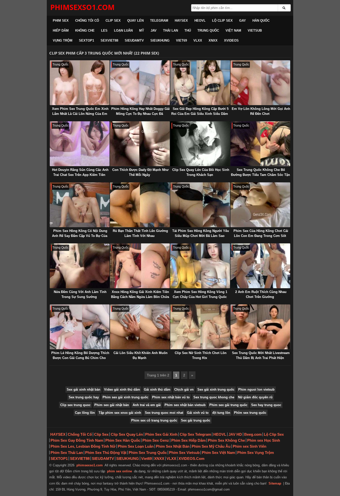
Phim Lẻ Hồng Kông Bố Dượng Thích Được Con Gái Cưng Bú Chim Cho (80, 355)
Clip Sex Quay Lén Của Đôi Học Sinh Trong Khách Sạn (200, 172)
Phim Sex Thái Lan (67, 452)
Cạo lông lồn (85, 413)
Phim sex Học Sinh (263, 440)
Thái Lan (170, 30)
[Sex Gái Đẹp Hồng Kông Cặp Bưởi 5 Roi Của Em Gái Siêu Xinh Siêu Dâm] (200, 82)
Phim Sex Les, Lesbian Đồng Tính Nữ (83, 446)
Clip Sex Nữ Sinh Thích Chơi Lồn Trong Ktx (201, 355)
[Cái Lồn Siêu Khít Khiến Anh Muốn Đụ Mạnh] (140, 327)
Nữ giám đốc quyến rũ (255, 397)
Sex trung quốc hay (84, 397)
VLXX (197, 40)
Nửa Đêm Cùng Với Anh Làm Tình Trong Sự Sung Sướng (80, 294)
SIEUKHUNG (160, 40)
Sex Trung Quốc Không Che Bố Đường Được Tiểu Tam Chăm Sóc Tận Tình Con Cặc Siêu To (260, 175)
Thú (187, 30)
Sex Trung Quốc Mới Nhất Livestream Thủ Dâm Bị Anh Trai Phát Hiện (261, 355)
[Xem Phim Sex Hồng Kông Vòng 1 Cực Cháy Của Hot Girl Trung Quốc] (200, 265)
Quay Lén (135, 20)
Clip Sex (113, 20)
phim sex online (119, 471)
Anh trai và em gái (147, 405)
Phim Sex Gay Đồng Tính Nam (77, 440)
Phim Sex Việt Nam (218, 452)
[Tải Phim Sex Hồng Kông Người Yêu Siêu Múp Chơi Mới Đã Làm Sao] (200, 204)
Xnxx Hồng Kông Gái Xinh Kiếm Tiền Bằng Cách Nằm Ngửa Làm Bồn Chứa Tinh (140, 297)
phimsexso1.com (89, 465)
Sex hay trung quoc (266, 405)
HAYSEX (181, 20)
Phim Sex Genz (155, 440)
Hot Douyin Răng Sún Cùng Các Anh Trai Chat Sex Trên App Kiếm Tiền (80, 172)
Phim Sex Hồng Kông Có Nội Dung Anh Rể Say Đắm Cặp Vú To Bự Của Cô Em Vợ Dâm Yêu (79, 236)
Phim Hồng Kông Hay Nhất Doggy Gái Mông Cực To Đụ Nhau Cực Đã (140, 111)
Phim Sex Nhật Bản (172, 446)
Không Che (85, 30)
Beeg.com (253, 434)
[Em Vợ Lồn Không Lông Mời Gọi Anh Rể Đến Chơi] (260, 82)
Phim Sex (61, 20)
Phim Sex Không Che (226, 440)
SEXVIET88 (109, 40)
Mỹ (141, 30)
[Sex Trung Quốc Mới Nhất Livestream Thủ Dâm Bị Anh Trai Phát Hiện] (260, 327)
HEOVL (200, 20)
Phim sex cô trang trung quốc (154, 420)
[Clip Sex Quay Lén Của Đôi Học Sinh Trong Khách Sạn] (200, 143)
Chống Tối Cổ (87, 20)
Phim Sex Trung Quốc (148, 452)
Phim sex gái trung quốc (228, 405)
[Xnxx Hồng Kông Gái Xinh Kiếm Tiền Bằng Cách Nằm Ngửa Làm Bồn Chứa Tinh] (140, 265)
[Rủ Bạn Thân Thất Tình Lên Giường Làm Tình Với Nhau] (140, 204)
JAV (154, 30)
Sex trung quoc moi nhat (164, 413)
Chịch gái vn (184, 389)
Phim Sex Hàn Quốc (122, 440)
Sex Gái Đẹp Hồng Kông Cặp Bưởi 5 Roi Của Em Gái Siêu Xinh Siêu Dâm (199, 111)
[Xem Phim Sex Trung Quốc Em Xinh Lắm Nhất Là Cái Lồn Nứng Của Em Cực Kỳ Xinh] (79, 82)
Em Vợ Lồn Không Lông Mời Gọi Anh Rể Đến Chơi (261, 111)
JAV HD (235, 434)
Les (104, 30)
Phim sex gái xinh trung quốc (125, 397)
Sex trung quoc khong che (213, 397)
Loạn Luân (123, 30)
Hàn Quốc (261, 20)
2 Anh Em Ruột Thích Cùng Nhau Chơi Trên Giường (260, 294)
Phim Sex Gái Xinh (161, 434)
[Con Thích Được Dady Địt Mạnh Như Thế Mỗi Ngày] (140, 143)
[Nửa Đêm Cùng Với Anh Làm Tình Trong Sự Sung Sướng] (79, 265)
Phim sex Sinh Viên (249, 446)
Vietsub (255, 30)
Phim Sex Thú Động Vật (105, 452)
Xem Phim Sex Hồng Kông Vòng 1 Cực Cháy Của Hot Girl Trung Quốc (200, 294)
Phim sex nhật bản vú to (171, 397)
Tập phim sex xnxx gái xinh (120, 413)
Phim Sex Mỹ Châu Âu (211, 446)
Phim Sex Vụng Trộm (255, 452)
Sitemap (275, 483)
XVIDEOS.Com (191, 458)
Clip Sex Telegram (195, 434)
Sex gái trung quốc (195, 420)
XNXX (213, 40)
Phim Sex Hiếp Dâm (188, 440)
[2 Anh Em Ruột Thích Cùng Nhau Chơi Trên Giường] (260, 265)
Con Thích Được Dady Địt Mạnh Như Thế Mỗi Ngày (140, 172)
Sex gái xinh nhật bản (83, 389)
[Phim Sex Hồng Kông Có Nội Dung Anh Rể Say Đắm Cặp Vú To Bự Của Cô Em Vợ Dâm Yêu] (79, 204)
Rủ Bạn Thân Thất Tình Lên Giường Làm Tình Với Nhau (140, 233)
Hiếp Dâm (61, 30)
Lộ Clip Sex (222, 20)
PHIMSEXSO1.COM (82, 7)
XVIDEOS (231, 40)
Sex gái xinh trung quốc (215, 389)
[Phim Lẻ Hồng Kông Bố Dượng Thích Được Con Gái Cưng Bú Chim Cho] (79, 327)
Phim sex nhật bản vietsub (185, 405)
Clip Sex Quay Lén (127, 434)
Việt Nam (233, 30)
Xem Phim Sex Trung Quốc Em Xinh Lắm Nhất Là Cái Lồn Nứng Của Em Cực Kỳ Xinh (80, 114)
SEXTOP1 (86, 40)
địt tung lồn (221, 413)
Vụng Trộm (62, 40)
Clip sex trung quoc (75, 405)
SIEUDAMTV (134, 40)
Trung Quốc (208, 30)
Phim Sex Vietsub (184, 452)
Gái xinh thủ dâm (157, 389)
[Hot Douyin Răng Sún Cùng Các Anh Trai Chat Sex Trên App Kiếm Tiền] (79, 143)
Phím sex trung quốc (250, 413)
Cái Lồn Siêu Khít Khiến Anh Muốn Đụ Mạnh (140, 355)
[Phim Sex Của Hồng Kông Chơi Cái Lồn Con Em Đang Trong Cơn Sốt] (260, 204)
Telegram (159, 20)
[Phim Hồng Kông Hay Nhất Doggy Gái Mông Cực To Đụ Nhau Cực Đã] (140, 82)
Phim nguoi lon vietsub (256, 389)
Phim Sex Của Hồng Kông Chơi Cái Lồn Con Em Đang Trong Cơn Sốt (260, 233)
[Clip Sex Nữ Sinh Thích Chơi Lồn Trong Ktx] (200, 327)
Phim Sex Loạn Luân (136, 446)
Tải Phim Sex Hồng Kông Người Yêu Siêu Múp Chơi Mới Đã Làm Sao (200, 233)
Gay (242, 20)
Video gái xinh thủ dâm (122, 389)
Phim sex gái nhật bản (111, 405)
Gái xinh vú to (198, 413)
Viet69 (181, 40)
